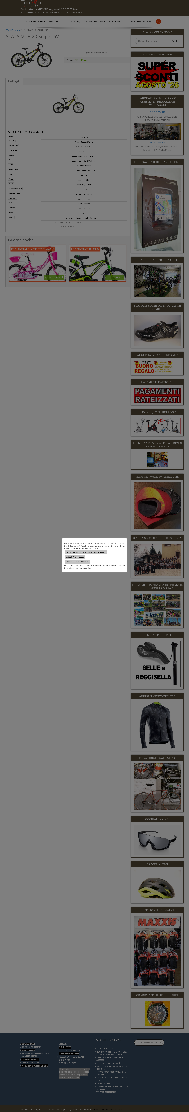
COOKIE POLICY (94, 546)
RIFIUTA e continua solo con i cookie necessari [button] (86, 552)
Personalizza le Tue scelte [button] (77, 562)
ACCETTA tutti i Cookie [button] (75, 557)
